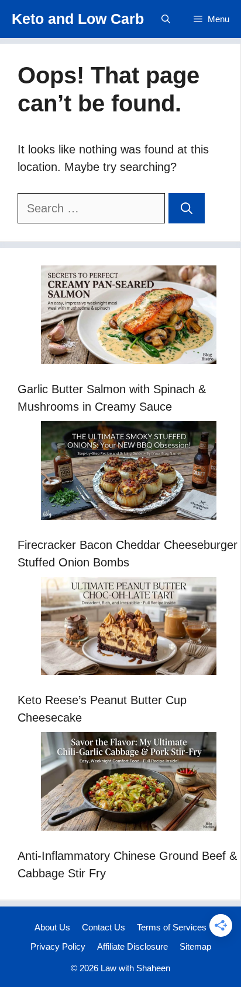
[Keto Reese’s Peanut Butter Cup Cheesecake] (128, 628)
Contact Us (103, 927)
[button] (166, 19)
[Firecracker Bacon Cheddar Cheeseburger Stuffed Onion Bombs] (128, 472)
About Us (52, 927)
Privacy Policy (57, 946)
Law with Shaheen (135, 968)
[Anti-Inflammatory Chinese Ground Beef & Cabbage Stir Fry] (128, 783)
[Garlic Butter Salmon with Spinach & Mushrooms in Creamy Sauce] (128, 317)
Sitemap (195, 946)
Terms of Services (171, 927)
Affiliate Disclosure (132, 946)
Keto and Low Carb (78, 18)
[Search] (186, 208)
